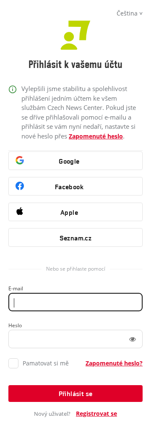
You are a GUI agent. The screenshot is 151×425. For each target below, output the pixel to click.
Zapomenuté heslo (96, 136)
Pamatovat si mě (46, 363)
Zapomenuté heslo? (114, 363)
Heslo (15, 325)
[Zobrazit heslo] (132, 339)
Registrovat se (96, 413)
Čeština (127, 13)
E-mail (15, 288)
